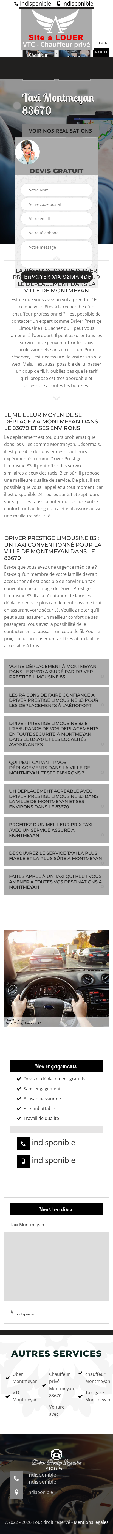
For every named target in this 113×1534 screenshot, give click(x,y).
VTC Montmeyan (24, 1396)
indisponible (35, 3)
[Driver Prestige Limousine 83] (56, 28)
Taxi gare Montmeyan (96, 1396)
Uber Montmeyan (24, 1377)
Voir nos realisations (60, 130)
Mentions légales (91, 1522)
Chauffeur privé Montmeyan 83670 (60, 1385)
